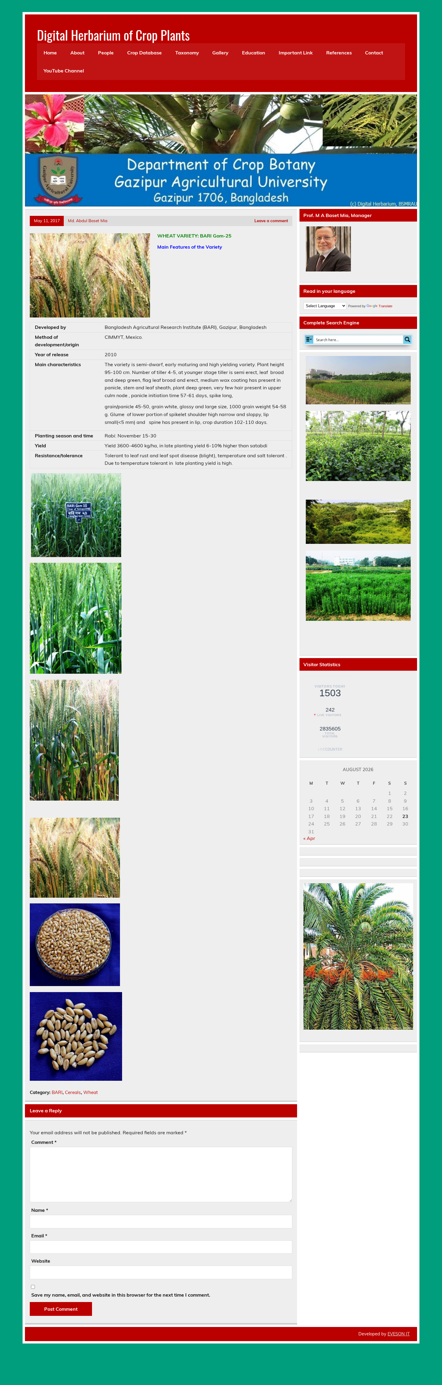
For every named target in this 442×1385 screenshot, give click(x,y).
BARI (57, 1092)
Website (40, 1260)
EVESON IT (399, 1334)
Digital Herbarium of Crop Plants (113, 34)
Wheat (90, 1092)
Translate (385, 306)
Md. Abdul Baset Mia (87, 220)
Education (253, 53)
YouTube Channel (64, 71)
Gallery (220, 53)
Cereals (73, 1092)
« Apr (309, 838)
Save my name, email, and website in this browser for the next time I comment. (120, 1294)
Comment (44, 1142)
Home (50, 53)
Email (39, 1235)
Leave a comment (271, 220)
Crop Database (144, 53)
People (106, 53)
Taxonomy (187, 53)
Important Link (296, 53)
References (339, 53)
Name (39, 1210)
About (77, 53)
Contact (374, 53)
